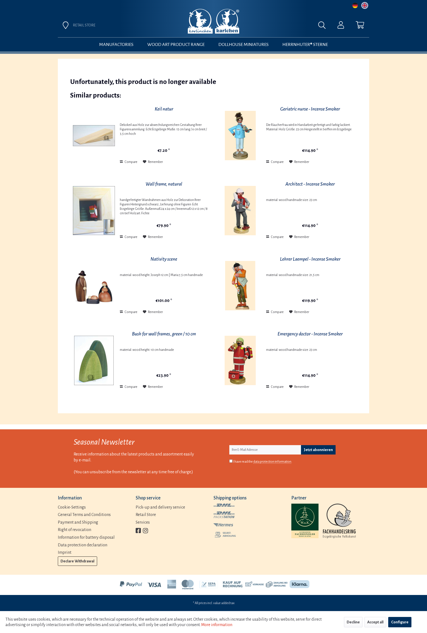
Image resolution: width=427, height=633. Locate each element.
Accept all (375, 622)
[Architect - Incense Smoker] (240, 210)
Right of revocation (74, 530)
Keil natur (164, 109)
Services (143, 522)
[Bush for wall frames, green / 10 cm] (94, 360)
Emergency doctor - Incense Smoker (310, 333)
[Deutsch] (355, 5)
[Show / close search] (324, 26)
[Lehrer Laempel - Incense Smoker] (240, 285)
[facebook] (138, 531)
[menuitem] (268, 26)
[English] (364, 5)
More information (216, 625)
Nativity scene (163, 259)
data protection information (272, 461)
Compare (130, 162)
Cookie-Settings (72, 507)
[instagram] (145, 531)
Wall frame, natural (164, 184)
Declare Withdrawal (77, 561)
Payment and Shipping (78, 522)
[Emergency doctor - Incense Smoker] (240, 360)
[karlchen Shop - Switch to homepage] (213, 21)
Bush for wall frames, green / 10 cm (164, 333)
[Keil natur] (94, 135)
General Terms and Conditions (84, 515)
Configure (399, 622)
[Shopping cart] (360, 26)
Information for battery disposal (86, 537)
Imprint (64, 552)
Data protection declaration (82, 545)
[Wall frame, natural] (94, 210)
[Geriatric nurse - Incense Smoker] (240, 135)
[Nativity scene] (94, 285)
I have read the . (262, 461)
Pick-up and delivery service (160, 507)
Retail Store (146, 515)
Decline (353, 622)
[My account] (341, 26)
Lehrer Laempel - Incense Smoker (310, 259)
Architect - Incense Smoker (310, 184)
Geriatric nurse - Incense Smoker (310, 109)
